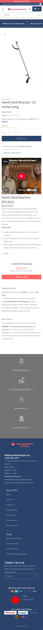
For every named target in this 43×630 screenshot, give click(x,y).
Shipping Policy (12, 510)
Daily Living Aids (12, 543)
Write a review (21, 277)
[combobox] (22, 15)
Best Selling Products (14, 538)
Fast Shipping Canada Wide (20, 389)
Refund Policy (20, 408)
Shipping (4, 115)
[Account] (29, 8)
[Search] (39, 14)
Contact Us (10, 505)
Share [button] (6, 253)
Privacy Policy (11, 520)
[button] (2, 8)
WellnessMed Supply (20, 370)
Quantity (4, 126)
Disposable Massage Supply (16, 554)
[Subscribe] (35, 576)
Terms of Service (12, 525)
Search (8, 494)
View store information (12, 153)
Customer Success (20, 427)
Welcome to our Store (21, 1)
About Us (9, 499)
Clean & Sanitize (12, 549)
